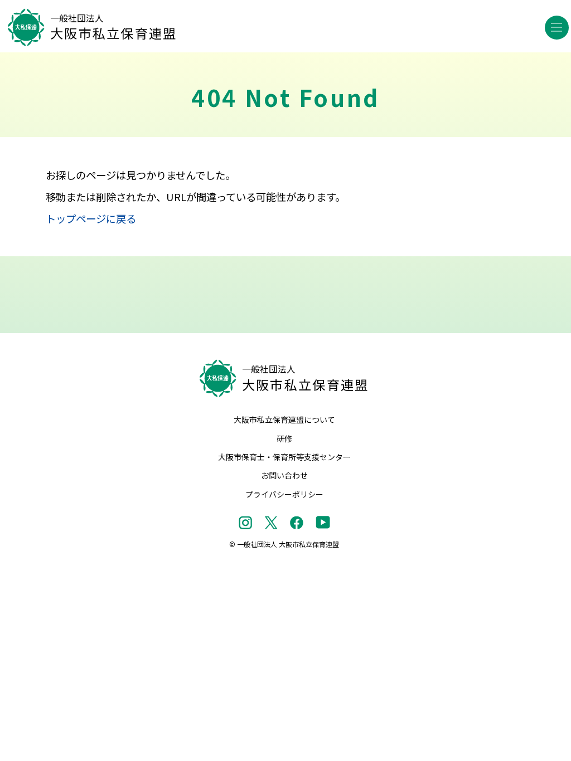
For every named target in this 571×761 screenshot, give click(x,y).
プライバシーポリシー (284, 494)
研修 (284, 438)
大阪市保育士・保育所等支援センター (284, 456)
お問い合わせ (284, 475)
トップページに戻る (91, 218)
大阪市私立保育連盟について (284, 419)
